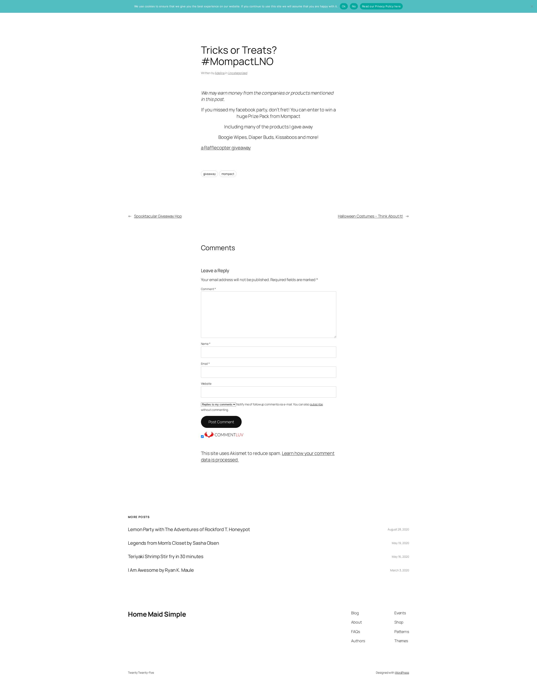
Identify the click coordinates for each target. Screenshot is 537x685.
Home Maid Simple (157, 614)
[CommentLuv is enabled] (223, 436)
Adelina (219, 73)
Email (205, 364)
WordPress (402, 673)
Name (205, 344)
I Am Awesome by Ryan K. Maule (161, 570)
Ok (344, 6)
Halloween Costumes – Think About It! (370, 216)
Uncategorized (237, 73)
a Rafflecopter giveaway (226, 148)
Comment (208, 289)
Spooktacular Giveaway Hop (158, 216)
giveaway (209, 174)
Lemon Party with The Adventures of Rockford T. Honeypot (189, 529)
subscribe (316, 404)
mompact (228, 174)
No (354, 6)
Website (206, 383)
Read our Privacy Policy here (381, 6)
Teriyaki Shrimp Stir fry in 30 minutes (165, 556)
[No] (532, 6)
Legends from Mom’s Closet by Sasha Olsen (173, 543)
